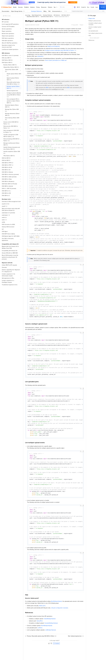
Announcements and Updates (59, 11)
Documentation (5, 11)
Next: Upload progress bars (75, 636)
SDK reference (57, 15)
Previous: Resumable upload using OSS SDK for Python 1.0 (41, 636)
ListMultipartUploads (50, 630)
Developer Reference (36, 11)
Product (81, 24)
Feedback (57, 643)
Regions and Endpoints (54, 46)
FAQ (49, 11)
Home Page (27, 15)
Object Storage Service (16, 11)
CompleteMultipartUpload (51, 623)
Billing (45, 11)
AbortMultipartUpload (56, 601)
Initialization (40, 56)
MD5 (47, 87)
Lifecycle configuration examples (59, 608)
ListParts (40, 627)
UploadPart (40, 621)
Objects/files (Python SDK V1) (33, 16)
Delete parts (42, 605)
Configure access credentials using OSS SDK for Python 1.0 (60, 50)
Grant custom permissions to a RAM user (56, 60)
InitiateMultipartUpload (49, 618)
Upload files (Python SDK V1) (47, 16)
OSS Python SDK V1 (65, 15)
